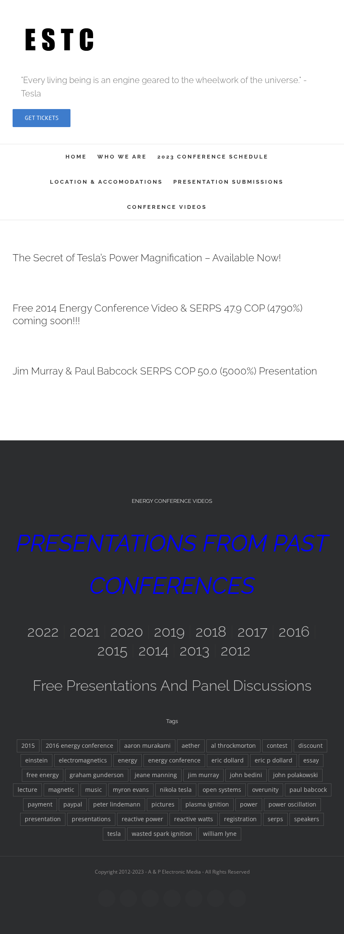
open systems (222, 790)
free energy (42, 775)
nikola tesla (176, 790)
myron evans (131, 790)
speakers (306, 819)
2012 (235, 650)
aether (191, 745)
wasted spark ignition (162, 834)
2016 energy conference (79, 745)
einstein (36, 760)
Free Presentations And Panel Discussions (172, 685)
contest (277, 745)
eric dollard (227, 760)
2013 (195, 650)
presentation (43, 819)
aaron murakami (147, 745)
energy (127, 760)
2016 (294, 631)
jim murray (203, 775)
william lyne (220, 834)
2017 (252, 631)
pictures (163, 804)
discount (310, 745)
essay (311, 760)
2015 (112, 650)
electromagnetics (83, 760)
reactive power (142, 819)
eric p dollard (273, 760)
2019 (169, 631)
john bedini (246, 775)
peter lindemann (117, 804)
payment (40, 804)
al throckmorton (233, 745)
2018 (211, 631)
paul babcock (308, 790)
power (249, 804)
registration (240, 819)
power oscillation (292, 804)
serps (275, 819)
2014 (153, 650)
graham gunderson (97, 775)
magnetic (61, 790)
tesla (114, 834)
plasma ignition (207, 804)
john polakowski (295, 775)
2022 (43, 631)
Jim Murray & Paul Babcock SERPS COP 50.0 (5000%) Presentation (165, 371)
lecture (27, 790)
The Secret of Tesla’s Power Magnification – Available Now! (147, 258)
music (93, 790)
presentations (91, 819)
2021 (84, 631)
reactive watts (193, 819)
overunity (265, 790)
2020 (126, 631)
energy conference (174, 760)
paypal (72, 804)
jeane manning (156, 775)
